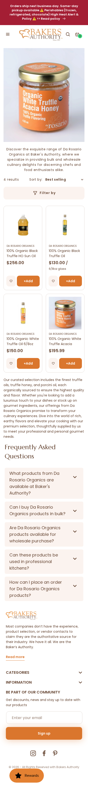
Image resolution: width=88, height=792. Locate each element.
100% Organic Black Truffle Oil (64, 253)
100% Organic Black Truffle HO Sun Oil (22, 253)
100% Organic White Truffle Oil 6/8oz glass (23, 341)
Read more (15, 657)
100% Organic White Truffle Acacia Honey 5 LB (65, 341)
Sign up (44, 733)
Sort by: (35, 179)
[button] (8, 34)
